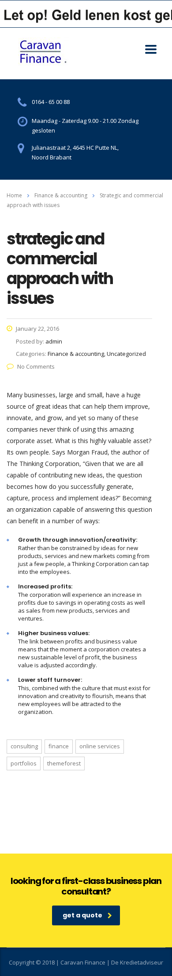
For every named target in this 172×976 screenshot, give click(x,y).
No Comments (36, 366)
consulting (24, 746)
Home (14, 195)
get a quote (82, 915)
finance (59, 746)
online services (99, 746)
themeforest (64, 763)
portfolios (24, 763)
